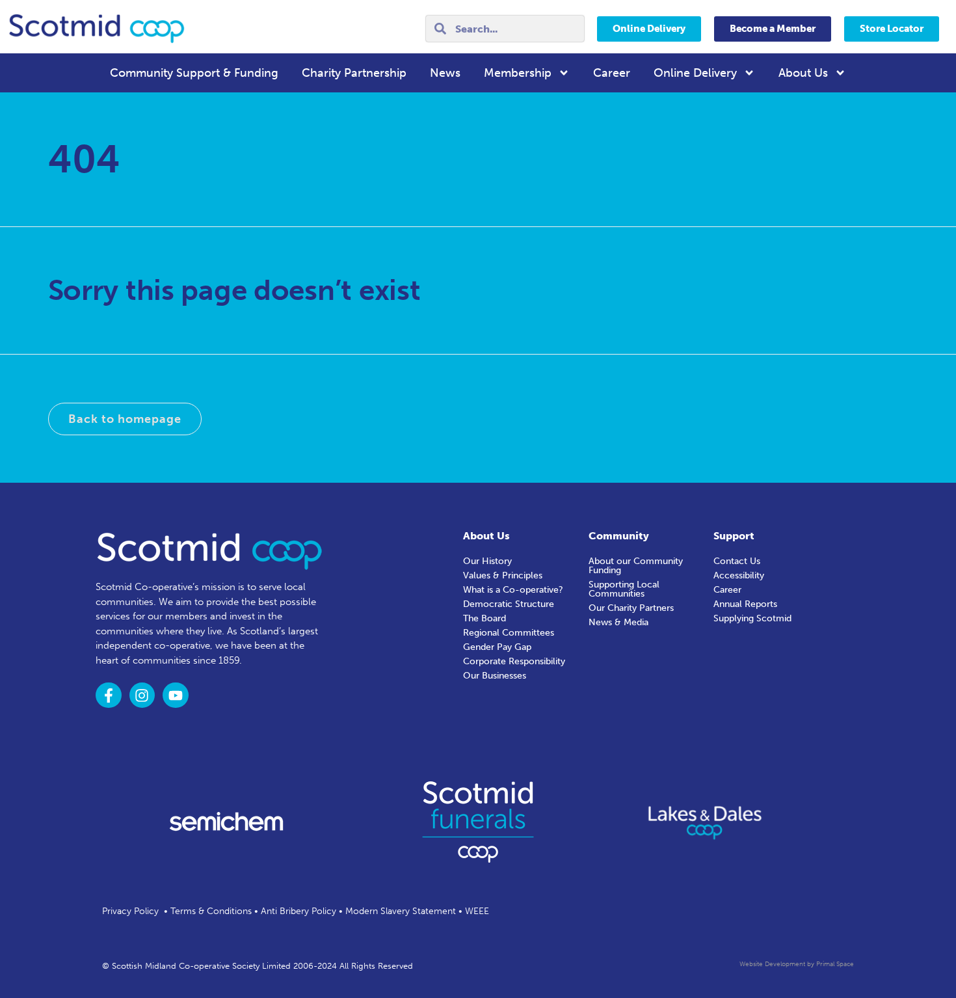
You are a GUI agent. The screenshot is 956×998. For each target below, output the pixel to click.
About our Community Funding (636, 566)
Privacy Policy (130, 911)
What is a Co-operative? (513, 589)
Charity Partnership (354, 73)
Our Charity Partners (631, 608)
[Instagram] (142, 695)
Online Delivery (695, 73)
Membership (517, 73)
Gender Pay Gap (497, 647)
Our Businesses (494, 675)
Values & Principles (502, 575)
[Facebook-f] (109, 695)
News (445, 73)
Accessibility (738, 575)
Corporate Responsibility (514, 661)
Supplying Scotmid (752, 618)
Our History (487, 561)
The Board (484, 618)
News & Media (618, 622)
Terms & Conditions (211, 911)
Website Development (772, 964)
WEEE (477, 911)
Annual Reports (745, 604)
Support (733, 536)
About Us (803, 73)
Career (611, 73)
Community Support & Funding (194, 73)
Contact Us (736, 561)
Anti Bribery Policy (298, 911)
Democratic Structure (508, 604)
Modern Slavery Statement (400, 911)
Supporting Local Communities (624, 589)
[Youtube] (176, 695)
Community (619, 536)
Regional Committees (508, 632)
